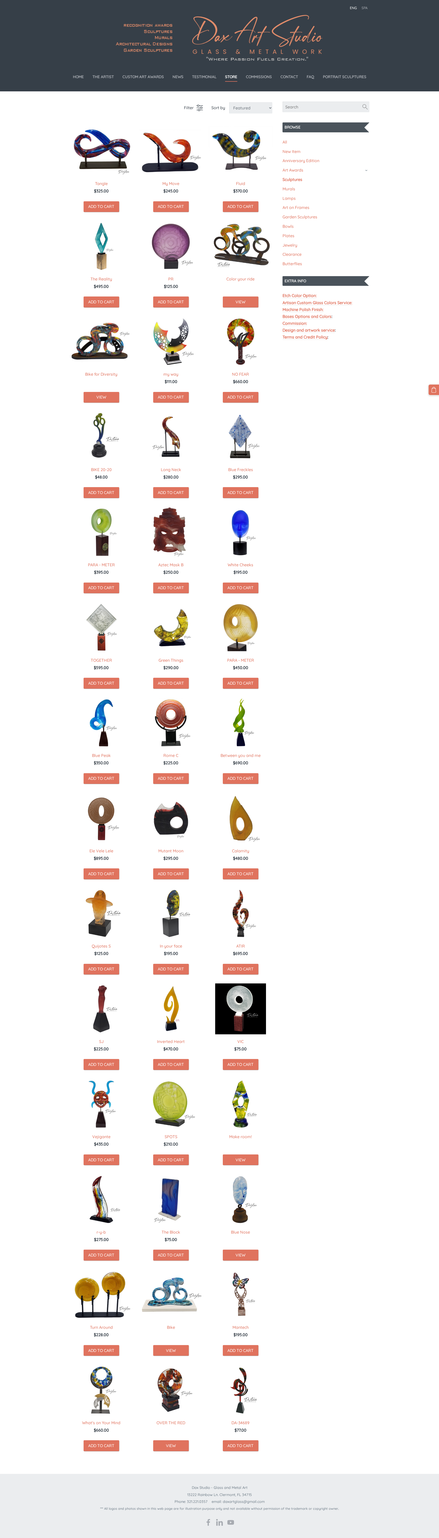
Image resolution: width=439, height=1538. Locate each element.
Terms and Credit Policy (305, 337)
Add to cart (101, 206)
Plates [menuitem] (288, 235)
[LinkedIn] (219, 1522)
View (240, 301)
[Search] (365, 107)
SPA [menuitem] (365, 8)
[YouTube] (231, 1522)
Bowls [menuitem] (288, 226)
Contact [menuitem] (289, 76)
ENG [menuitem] (353, 8)
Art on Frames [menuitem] (296, 207)
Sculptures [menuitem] (292, 179)
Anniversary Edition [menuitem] (301, 160)
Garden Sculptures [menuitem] (300, 216)
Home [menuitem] (78, 76)
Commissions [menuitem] (259, 76)
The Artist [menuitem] (103, 76)
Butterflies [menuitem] (292, 263)
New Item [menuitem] (292, 151)
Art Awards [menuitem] (293, 170)
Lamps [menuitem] (289, 198)
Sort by (218, 107)
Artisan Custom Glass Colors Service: (317, 302)
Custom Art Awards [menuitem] (143, 76)
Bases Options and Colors (307, 316)
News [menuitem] (178, 76)
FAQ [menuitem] (310, 76)
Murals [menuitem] (289, 188)
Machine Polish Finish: (303, 309)
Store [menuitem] (231, 76)
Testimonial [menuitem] (204, 76)
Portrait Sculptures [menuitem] (344, 76)
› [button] (367, 170)
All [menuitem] (285, 142)
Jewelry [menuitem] (290, 245)
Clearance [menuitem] (292, 254)
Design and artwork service (309, 330)
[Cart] (434, 390)
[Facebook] (208, 1522)
